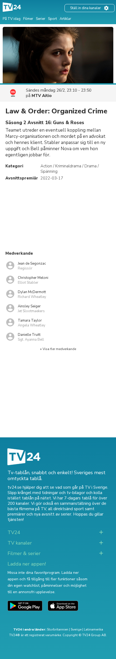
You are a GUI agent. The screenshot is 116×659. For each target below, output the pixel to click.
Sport (52, 18)
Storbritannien (57, 629)
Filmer (28, 18)
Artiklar (65, 18)
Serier (40, 18)
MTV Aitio (42, 95)
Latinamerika (93, 629)
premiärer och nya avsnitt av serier (39, 514)
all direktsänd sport (66, 509)
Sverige (76, 629)
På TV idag (12, 18)
